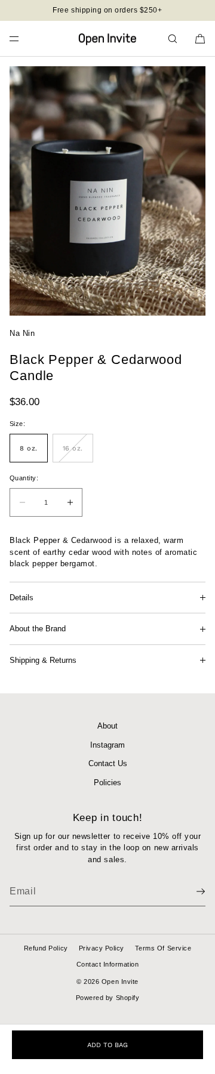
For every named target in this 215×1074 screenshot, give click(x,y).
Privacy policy (101, 948)
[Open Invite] (107, 39)
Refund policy (46, 948)
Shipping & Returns (43, 660)
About (107, 725)
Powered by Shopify (107, 997)
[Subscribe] (190, 891)
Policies (107, 782)
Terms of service (163, 948)
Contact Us (107, 763)
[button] (172, 38)
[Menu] (24, 38)
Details (21, 597)
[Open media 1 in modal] (107, 191)
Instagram (107, 744)
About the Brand (38, 628)
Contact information (107, 964)
